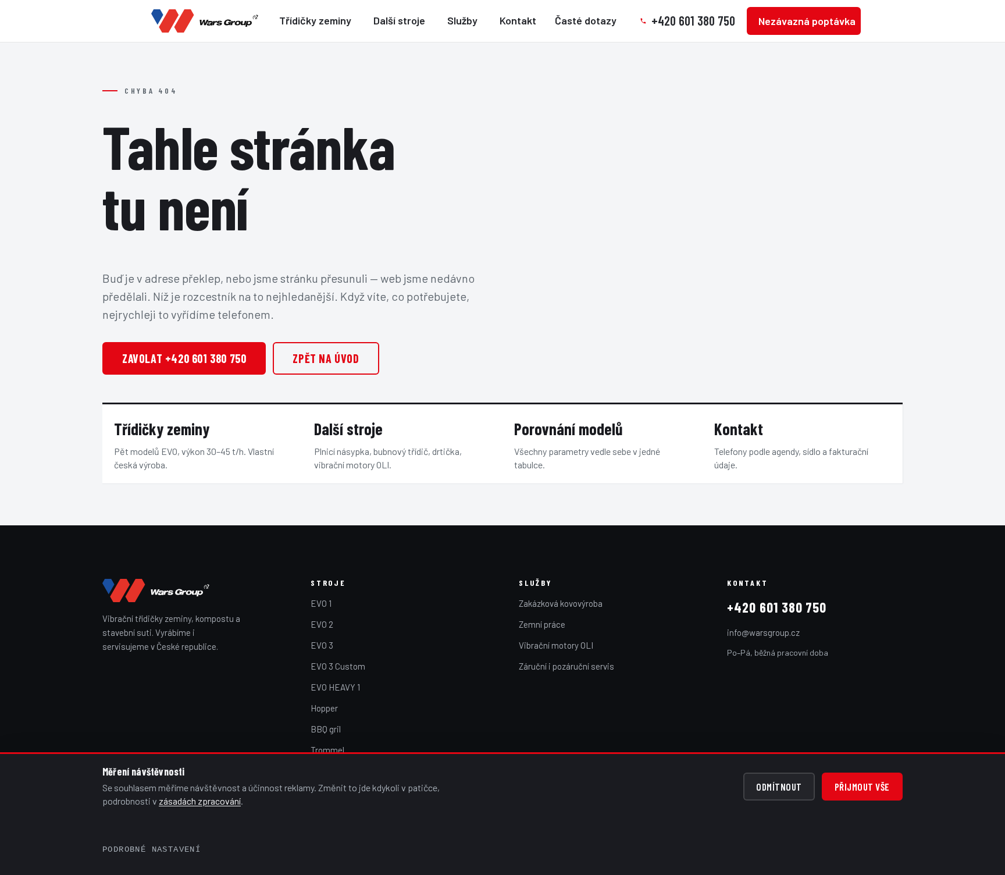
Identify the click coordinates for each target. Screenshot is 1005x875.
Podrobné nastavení (151, 849)
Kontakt (518, 20)
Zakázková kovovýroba (561, 603)
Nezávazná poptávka (807, 21)
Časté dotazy (585, 20)
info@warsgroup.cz (763, 632)
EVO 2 (322, 624)
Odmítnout (779, 786)
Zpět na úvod (326, 358)
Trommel (327, 750)
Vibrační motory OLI (556, 645)
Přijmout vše (862, 786)
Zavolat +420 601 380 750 (184, 358)
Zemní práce (542, 624)
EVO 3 (322, 645)
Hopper (324, 708)
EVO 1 (321, 603)
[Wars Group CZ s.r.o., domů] (157, 590)
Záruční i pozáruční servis (566, 666)
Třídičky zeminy (315, 20)
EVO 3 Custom (338, 666)
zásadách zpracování (200, 800)
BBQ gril (326, 729)
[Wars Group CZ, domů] (206, 21)
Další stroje (399, 20)
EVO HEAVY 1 (335, 687)
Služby (462, 20)
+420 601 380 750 (776, 607)
